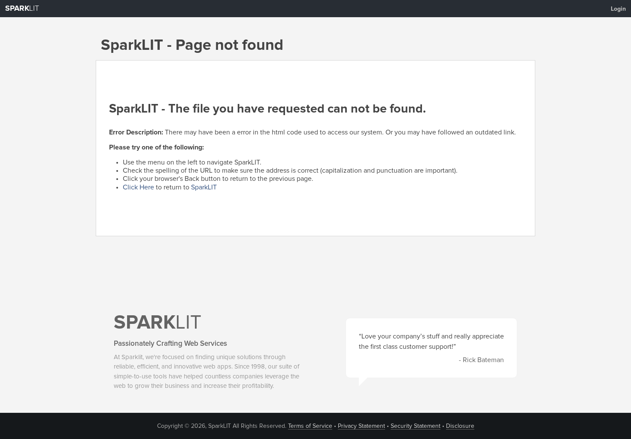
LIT (22, 8)
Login (618, 9)
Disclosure (460, 426)
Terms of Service (310, 426)
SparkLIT (204, 187)
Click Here (138, 187)
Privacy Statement (361, 426)
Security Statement (415, 426)
